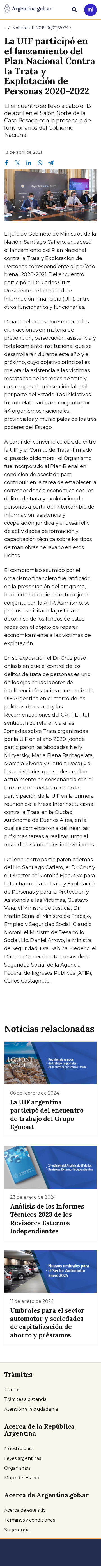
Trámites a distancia (25, 1399)
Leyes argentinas (22, 1458)
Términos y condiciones (29, 1520)
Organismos (17, 1468)
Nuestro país (18, 1448)
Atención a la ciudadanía (31, 1409)
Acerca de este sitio (25, 1510)
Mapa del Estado (22, 1477)
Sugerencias (17, 1530)
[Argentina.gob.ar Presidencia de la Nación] (28, 9)
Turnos (12, 1389)
